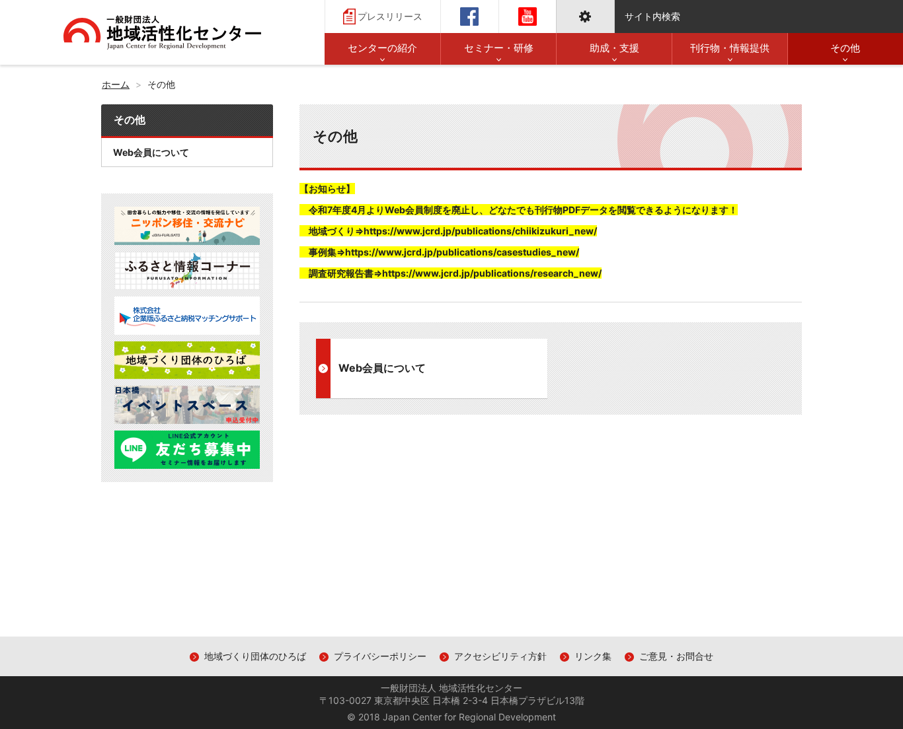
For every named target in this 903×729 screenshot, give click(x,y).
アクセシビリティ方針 (500, 656)
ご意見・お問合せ (676, 656)
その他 (129, 120)
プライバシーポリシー (380, 656)
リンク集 (592, 656)
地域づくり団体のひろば (255, 656)
